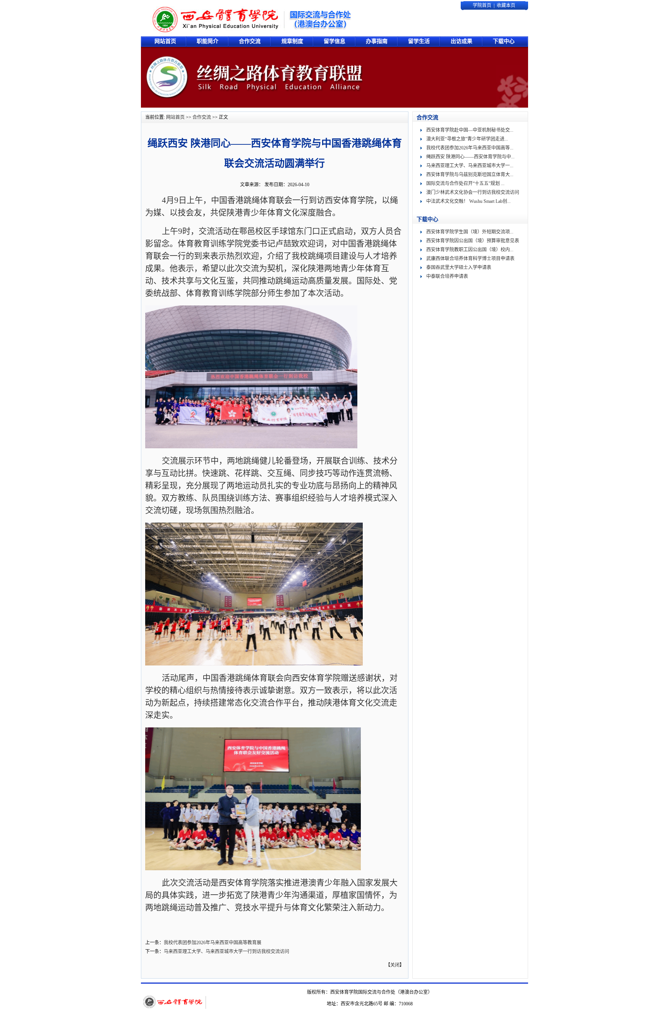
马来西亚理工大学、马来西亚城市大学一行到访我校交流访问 (226, 951)
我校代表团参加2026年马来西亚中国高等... (469, 148)
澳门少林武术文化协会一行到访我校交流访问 (472, 192)
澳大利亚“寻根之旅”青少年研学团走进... (467, 139)
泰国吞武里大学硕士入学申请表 (458, 267)
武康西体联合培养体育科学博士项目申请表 (470, 258)
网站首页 (175, 117)
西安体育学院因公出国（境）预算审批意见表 (472, 240)
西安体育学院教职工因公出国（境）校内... (469, 249)
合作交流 (201, 117)
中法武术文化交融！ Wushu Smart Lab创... (468, 201)
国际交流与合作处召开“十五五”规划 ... (465, 183)
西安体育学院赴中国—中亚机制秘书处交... (469, 130)
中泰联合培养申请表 (447, 276)
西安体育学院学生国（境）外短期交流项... (469, 232)
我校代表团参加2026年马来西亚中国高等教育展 (212, 942)
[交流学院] (252, 18)
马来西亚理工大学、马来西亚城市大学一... (469, 165)
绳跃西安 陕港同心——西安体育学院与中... (470, 156)
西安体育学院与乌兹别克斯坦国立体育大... (469, 174)
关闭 (395, 965)
